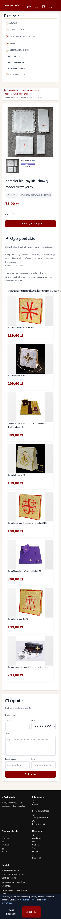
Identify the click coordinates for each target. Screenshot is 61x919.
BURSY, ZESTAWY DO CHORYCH (16, 94)
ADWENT (13, 22)
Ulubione (36, 845)
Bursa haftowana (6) (16, 375)
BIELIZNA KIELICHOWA (19, 50)
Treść (7, 733)
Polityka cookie (38, 824)
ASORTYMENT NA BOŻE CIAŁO (22, 36)
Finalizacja (36, 858)
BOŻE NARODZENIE (18, 74)
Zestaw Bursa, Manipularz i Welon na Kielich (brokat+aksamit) (27, 425)
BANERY (12, 43)
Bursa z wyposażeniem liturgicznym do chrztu (28, 667)
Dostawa (5, 838)
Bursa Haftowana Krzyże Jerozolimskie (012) (27, 523)
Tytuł (7, 720)
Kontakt (5, 851)
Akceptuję (31, 912)
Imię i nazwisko (11, 759)
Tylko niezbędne (11, 911)
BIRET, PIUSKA (14, 56)
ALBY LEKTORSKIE (17, 29)
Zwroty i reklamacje (40, 817)
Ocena (34, 720)
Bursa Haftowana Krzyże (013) (21, 327)
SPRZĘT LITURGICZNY (28, 90)
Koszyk (35, 851)
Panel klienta (37, 838)
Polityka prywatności (40, 811)
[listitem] (12, 166)
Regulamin (36, 804)
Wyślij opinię (31, 774)
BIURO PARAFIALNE (16, 62)
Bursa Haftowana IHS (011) (19, 619)
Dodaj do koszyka (33, 223)
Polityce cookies (29, 899)
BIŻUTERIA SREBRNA (16, 68)
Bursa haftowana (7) (16, 475)
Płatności (5, 845)
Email (33, 759)
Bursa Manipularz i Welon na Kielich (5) (24, 571)
